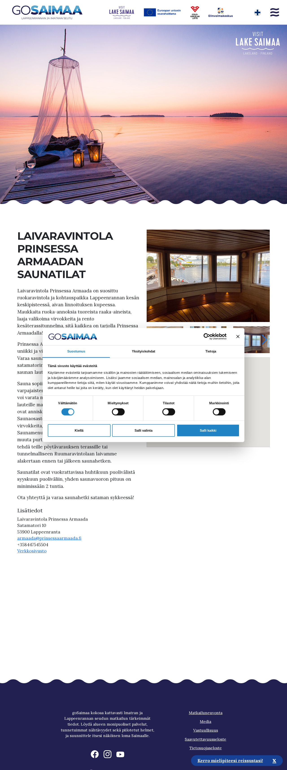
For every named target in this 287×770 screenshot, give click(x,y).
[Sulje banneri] (237, 336)
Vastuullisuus (205, 730)
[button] (264, 340)
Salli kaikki (208, 430)
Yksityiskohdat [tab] (143, 351)
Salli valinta (143, 430)
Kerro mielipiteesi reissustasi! (230, 760)
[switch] (118, 411)
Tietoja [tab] (210, 351)
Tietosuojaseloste (205, 748)
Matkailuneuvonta (205, 712)
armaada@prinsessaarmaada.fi (49, 538)
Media (205, 721)
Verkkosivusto (32, 551)
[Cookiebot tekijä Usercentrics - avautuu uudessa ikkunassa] (206, 336)
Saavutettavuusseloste (205, 739)
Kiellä (79, 430)
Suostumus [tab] (76, 351)
